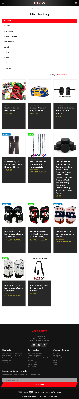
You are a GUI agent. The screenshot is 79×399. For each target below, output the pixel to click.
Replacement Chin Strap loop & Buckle (39, 288)
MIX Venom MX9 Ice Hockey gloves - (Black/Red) (39, 234)
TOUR (6, 52)
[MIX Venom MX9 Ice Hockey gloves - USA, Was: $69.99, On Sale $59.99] (65, 215)
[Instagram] (39, 344)
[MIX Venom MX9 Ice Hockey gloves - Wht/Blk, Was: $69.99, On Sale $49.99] (14, 268)
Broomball (32, 367)
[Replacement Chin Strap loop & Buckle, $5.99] (39, 268)
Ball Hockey (32, 364)
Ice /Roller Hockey (35, 354)
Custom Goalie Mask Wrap (11, 109)
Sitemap (5, 362)
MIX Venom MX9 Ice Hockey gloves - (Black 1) (13, 234)
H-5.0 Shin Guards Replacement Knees (65, 110)
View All (7, 68)
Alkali (6, 47)
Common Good (10, 36)
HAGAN (7, 26)
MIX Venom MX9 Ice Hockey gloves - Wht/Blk (13, 288)
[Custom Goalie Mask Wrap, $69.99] (14, 91)
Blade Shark (9, 58)
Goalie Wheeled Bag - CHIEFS (38, 109)
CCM (6, 63)
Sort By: (52, 75)
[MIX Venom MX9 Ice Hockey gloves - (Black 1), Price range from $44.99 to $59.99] (14, 215)
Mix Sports (8, 31)
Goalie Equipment (34, 356)
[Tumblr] (45, 344)
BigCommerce (51, 397)
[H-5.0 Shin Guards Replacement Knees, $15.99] (65, 91)
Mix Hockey (9, 42)
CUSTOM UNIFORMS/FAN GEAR (14, 356)
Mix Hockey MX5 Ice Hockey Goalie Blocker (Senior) (13, 164)
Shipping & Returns (9, 358)
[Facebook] (34, 344)
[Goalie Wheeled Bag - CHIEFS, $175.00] (39, 91)
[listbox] (66, 74)
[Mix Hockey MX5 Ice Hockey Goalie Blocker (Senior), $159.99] (14, 145)
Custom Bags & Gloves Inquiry (13, 354)
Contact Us (6, 360)
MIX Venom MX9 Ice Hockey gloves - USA (65, 234)
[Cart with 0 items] (69, 2)
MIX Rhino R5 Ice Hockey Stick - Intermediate (38, 164)
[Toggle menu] (5, 3)
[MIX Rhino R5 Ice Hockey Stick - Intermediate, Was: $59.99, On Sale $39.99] (39, 145)
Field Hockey (33, 362)
